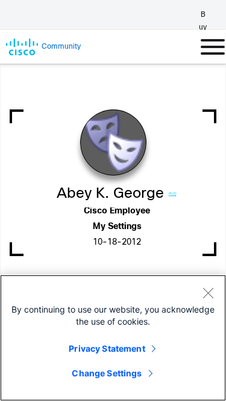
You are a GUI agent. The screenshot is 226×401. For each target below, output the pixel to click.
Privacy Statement (107, 348)
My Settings (117, 227)
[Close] (208, 293)
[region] (113, 338)
